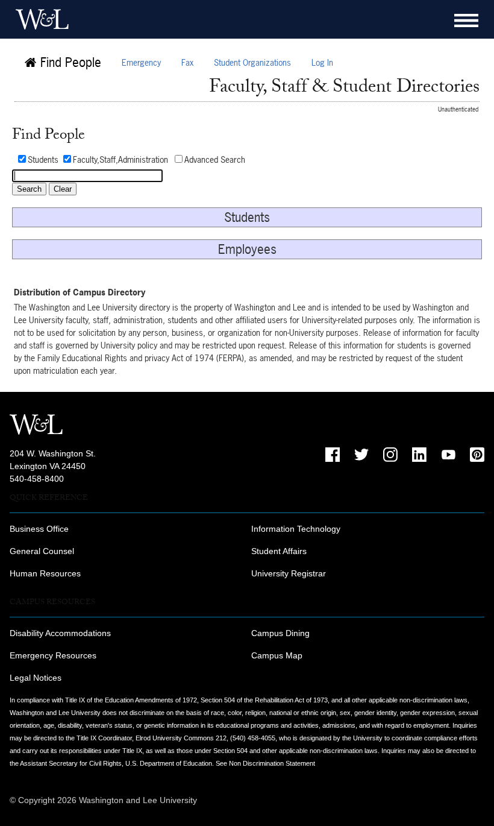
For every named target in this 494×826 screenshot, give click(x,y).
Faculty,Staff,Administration (120, 159)
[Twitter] (361, 454)
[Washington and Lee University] (39, 19)
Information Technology (295, 529)
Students (43, 159)
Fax (187, 62)
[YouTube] (448, 454)
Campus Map (276, 655)
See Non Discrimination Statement (265, 763)
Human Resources (45, 573)
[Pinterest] (477, 454)
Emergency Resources (53, 655)
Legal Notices (35, 678)
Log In (322, 62)
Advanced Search (214, 159)
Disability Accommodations (60, 633)
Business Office (39, 529)
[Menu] (466, 20)
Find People (69, 62)
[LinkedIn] (419, 454)
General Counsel (42, 551)
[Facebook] (332, 454)
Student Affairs (279, 551)
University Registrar (288, 573)
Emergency (141, 62)
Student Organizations (252, 62)
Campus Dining (280, 633)
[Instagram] (390, 454)
